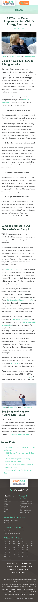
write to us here (7, 377)
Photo (4, 56)
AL (5, 541)
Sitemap (9, 567)
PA (23, 554)
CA (5, 550)
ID (9, 550)
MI (14, 554)
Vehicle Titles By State (13, 538)
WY (32, 546)
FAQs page (29, 377)
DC (5, 556)
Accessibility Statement (19, 570)
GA (10, 546)
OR (23, 552)
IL (9, 552)
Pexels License (29, 56)
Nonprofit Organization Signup (14, 531)
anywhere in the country (22, 319)
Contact (6, 511)
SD (27, 544)
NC (23, 544)
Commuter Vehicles (26, 501)
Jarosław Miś (12, 407)
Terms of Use (26, 564)
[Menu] (34, 3)
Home (6, 499)
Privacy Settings (19, 573)
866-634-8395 (30, 589)
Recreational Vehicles (24, 507)
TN (27, 546)
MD (14, 550)
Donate (6, 509)
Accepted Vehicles (23, 497)
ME (14, 548)
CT (5, 554)
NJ (18, 554)
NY (23, 541)
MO (19, 544)
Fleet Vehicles (24, 512)
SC (27, 541)
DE (9, 541)
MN (14, 556)
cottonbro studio (14, 56)
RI (22, 556)
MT (19, 546)
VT (27, 552)
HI (9, 548)
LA (14, 546)
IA (9, 556)
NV (18, 550)
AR (5, 548)
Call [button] (25, 3)
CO (5, 552)
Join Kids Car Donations (13, 527)
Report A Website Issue (24, 567)
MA (14, 552)
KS (14, 541)
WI (32, 544)
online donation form (20, 434)
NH (18, 552)
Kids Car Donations (13, 269)
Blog (5, 506)
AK (5, 544)
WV (32, 541)
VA (27, 554)
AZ (5, 546)
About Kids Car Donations (14, 517)
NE (18, 548)
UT (27, 550)
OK (23, 550)
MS (18, 541)
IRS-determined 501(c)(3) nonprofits (20, 300)
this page (14, 363)
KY (14, 544)
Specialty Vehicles (25, 510)
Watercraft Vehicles (26, 504)
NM (19, 556)
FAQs (6, 504)
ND (23, 546)
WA (27, 556)
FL (9, 544)
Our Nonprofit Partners (11, 520)
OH (23, 548)
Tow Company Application (12, 533)
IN (9, 554)
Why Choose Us (9, 523)
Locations (7, 502)
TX (27, 548)
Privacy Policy (12, 564)
